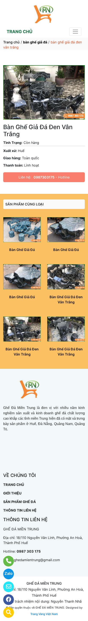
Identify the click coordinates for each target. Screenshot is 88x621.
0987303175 (44, 177)
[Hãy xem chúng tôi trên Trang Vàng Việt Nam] (6, 612)
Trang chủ (11, 42)
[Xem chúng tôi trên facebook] (6, 599)
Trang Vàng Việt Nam (44, 614)
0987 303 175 (29, 551)
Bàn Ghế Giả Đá (22, 250)
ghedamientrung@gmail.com (37, 560)
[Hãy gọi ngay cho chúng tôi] (6, 561)
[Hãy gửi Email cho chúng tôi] (6, 586)
